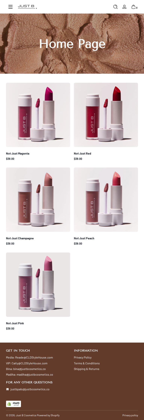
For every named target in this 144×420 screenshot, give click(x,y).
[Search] (115, 7)
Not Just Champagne (20, 238)
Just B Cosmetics (26, 415)
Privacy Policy (83, 357)
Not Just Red (82, 153)
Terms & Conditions (87, 363)
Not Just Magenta (17, 153)
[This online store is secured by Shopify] (13, 404)
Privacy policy (130, 415)
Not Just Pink (15, 323)
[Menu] (10, 6)
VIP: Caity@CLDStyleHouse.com (26, 363)
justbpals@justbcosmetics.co (30, 389)
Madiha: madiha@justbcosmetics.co (29, 374)
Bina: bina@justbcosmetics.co (26, 369)
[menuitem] (38, 357)
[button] (115, 7)
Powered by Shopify (48, 415)
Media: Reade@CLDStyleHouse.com (29, 357)
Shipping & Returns (86, 369)
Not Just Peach (84, 238)
